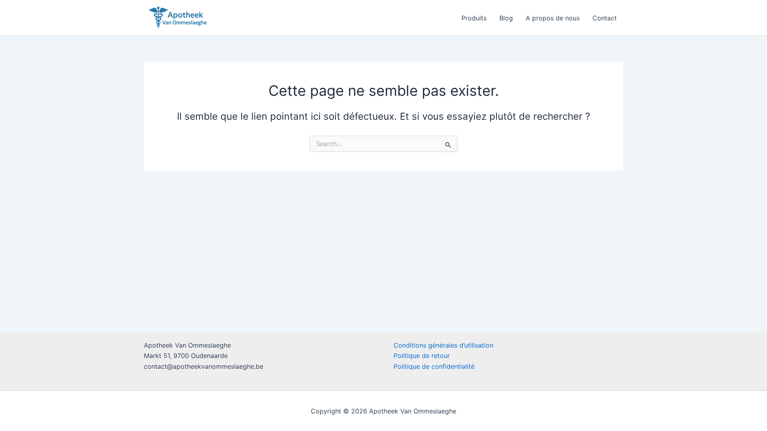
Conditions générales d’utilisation (443, 345)
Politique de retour (421, 356)
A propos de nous (553, 18)
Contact (604, 18)
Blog (506, 18)
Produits (474, 18)
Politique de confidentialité (434, 366)
